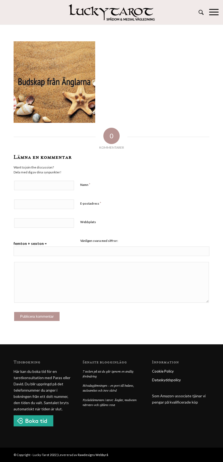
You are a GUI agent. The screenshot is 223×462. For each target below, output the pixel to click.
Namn (85, 184)
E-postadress (90, 203)
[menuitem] (198, 12)
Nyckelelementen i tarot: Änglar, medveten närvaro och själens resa (110, 402)
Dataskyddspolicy (166, 380)
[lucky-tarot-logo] (111, 12)
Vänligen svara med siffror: (99, 240)
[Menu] (211, 12)
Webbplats (88, 222)
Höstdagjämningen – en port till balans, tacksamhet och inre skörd (108, 387)
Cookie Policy (163, 371)
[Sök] (198, 12)
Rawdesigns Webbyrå (93, 455)
